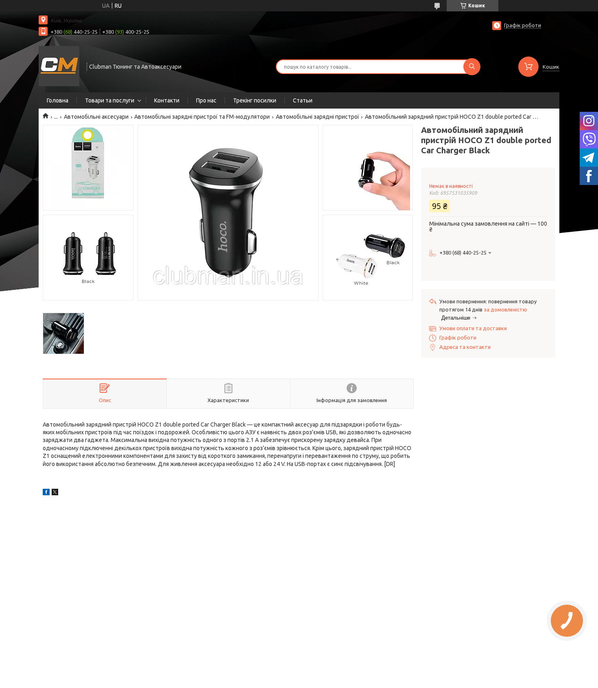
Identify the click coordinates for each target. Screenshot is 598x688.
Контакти (166, 100)
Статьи (302, 100)
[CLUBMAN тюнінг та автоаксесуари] (59, 66)
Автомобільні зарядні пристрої (317, 116)
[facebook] (46, 493)
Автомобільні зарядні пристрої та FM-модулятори (202, 116)
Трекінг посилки (254, 100)
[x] (55, 493)
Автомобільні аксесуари (96, 116)
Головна (57, 100)
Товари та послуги (109, 100)
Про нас (206, 100)
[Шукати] (471, 66)
